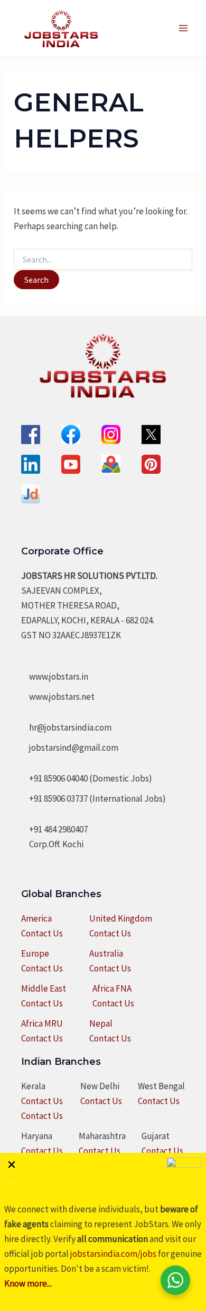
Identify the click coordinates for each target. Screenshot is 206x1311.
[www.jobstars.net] (58, 696)
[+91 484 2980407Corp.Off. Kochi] (54, 837)
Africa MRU (42, 1023)
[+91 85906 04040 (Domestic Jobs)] (86, 778)
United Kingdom (120, 918)
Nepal (101, 1023)
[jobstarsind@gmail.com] (69, 747)
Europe (35, 953)
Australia (106, 953)
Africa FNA (112, 988)
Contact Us (42, 933)
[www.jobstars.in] (54, 676)
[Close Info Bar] (11, 1165)
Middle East (43, 988)
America (36, 918)
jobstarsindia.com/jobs (113, 1254)
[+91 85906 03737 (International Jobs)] (93, 798)
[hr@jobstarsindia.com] (66, 727)
